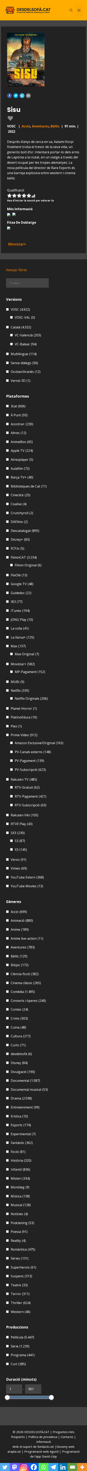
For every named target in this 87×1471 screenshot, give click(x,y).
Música (20, 1196)
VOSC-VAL (25, 317)
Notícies (19, 1214)
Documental (25, 1080)
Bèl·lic (55, 126)
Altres (18, 433)
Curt (18, 1364)
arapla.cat (14, 1451)
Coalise (19, 504)
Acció (26, 126)
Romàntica (23, 1249)
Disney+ (20, 539)
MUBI (17, 682)
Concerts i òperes (28, 1000)
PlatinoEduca (24, 717)
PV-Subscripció (30, 769)
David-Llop (49, 1456)
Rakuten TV (24, 779)
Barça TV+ (22, 477)
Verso (18, 859)
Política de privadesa (43, 1437)
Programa (23, 1355)
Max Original (27, 654)
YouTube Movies (27, 886)
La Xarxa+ (22, 637)
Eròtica (19, 1116)
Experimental (23, 1134)
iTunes (20, 610)
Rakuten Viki (24, 815)
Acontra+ (22, 424)
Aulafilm (20, 468)
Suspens (21, 1276)
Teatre (19, 1285)
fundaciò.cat (45, 1446)
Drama (21, 1098)
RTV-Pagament (30, 796)
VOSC (20, 309)
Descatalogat (25, 530)
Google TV (22, 584)
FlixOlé (19, 575)
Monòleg (20, 1187)
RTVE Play (22, 824)
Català (21, 327)
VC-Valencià (28, 335)
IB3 (16, 601)
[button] (9, 95)
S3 (20, 841)
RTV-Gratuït (27, 787)
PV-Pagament (29, 760)
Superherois (23, 1267)
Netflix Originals (31, 698)
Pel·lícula (22, 1337)
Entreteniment (25, 1107)
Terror (20, 1294)
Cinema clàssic (26, 983)
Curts (18, 1045)
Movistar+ (23, 664)
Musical (21, 1205)
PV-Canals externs (33, 752)
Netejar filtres (16, 270)
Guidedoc (21, 593)
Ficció (18, 1151)
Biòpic (20, 965)
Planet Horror (24, 708)
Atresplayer (22, 459)
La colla (20, 628)
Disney (19, 1063)
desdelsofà (21, 1054)
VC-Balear (26, 344)
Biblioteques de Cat (29, 486)
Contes (19, 1009)
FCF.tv (17, 548)
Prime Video (24, 735)
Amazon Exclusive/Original (39, 743)
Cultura (21, 1036)
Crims (19, 1018)
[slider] (7, 1397)
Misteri (20, 1178)
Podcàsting (22, 1223)
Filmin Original (28, 565)
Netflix (20, 690)
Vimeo (19, 868)
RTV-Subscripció (30, 805)
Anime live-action (27, 938)
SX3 (18, 833)
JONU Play (22, 619)
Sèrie (20, 1346)
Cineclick (20, 495)
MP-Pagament (30, 672)
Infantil (20, 1169)
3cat (18, 406)
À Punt (19, 415)
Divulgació (23, 1072)
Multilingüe (24, 354)
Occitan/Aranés (25, 371)
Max (18, 646)
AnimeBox (22, 442)
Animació (22, 920)
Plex (16, 726)
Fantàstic (22, 1143)
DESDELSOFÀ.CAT (36, 1432)
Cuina (18, 1027)
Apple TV (22, 450)
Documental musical (29, 1089)
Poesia (19, 1231)
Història (21, 1160)
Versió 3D (20, 380)
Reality (18, 1240)
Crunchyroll (22, 513)
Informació (43, 1442)
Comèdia (23, 991)
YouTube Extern (27, 877)
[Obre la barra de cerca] (71, 10)
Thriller (21, 1303)
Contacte (67, 1437)
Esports (21, 1125)
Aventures (40, 126)
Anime (20, 929)
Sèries (20, 1258)
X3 (21, 849)
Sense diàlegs (24, 363)
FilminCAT (24, 557)
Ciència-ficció (25, 974)
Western (20, 1312)
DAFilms (19, 521)
